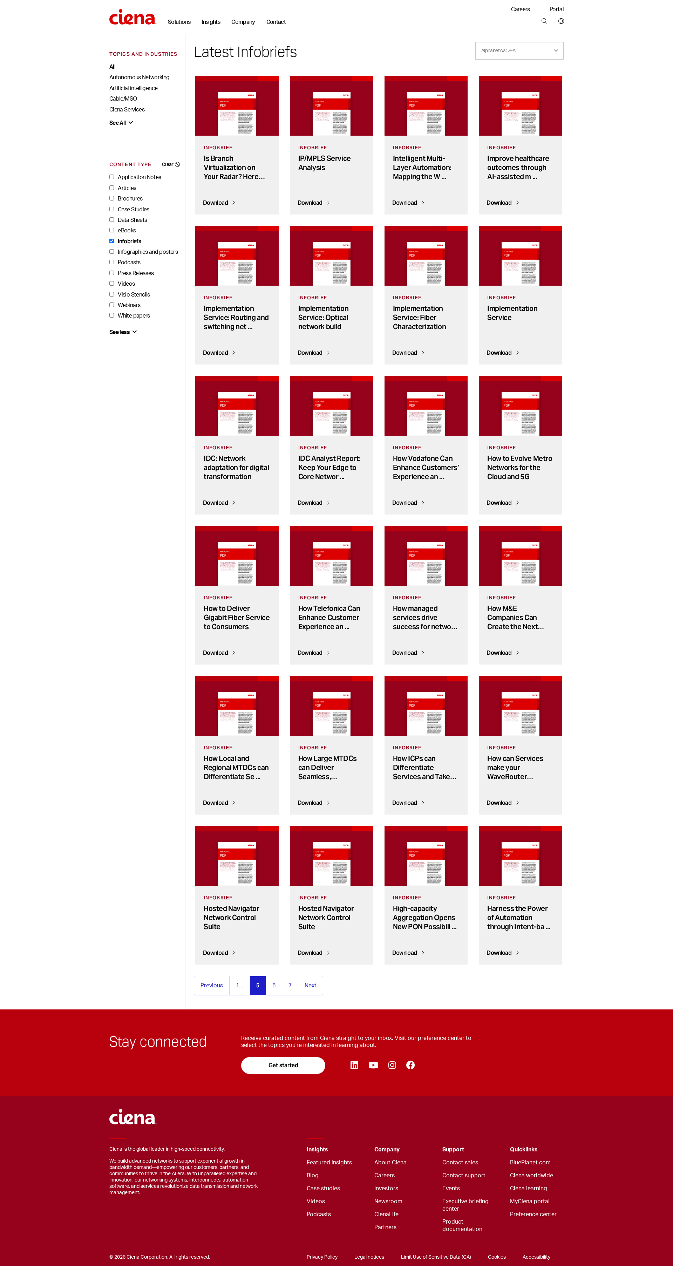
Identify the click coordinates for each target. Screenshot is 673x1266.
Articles (126, 188)
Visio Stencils (133, 295)
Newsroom (388, 1201)
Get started (283, 1065)
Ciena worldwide (531, 1175)
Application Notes (139, 177)
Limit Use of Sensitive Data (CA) (436, 1257)
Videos (126, 284)
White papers (133, 316)
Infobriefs (129, 241)
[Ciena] (133, 14)
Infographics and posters (147, 252)
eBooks (126, 230)
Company (243, 22)
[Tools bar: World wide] (560, 21)
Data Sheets (132, 220)
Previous (211, 985)
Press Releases (135, 273)
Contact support (463, 1175)
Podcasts (128, 262)
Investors (386, 1188)
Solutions (179, 22)
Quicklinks (524, 1149)
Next (311, 985)
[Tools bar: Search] (544, 21)
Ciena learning (528, 1188)
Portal (557, 9)
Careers (520, 9)
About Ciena (390, 1162)
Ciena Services (126, 110)
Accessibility (536, 1257)
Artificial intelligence (133, 88)
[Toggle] (358, 1149)
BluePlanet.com (530, 1162)
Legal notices (369, 1257)
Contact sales (460, 1162)
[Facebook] (410, 1065)
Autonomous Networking (139, 77)
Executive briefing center (465, 1205)
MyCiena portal (530, 1201)
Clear (168, 164)
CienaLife (386, 1214)
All (112, 66)
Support (453, 1149)
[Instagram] (392, 1065)
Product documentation (462, 1225)
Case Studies (133, 209)
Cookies (497, 1257)
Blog (313, 1175)
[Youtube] (373, 1065)
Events (451, 1188)
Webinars (128, 305)
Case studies (323, 1188)
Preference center (533, 1214)
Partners (385, 1227)
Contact (276, 22)
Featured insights (329, 1162)
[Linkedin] (354, 1065)
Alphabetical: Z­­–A (498, 50)
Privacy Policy (322, 1257)
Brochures (130, 199)
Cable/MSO (123, 99)
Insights (211, 22)
